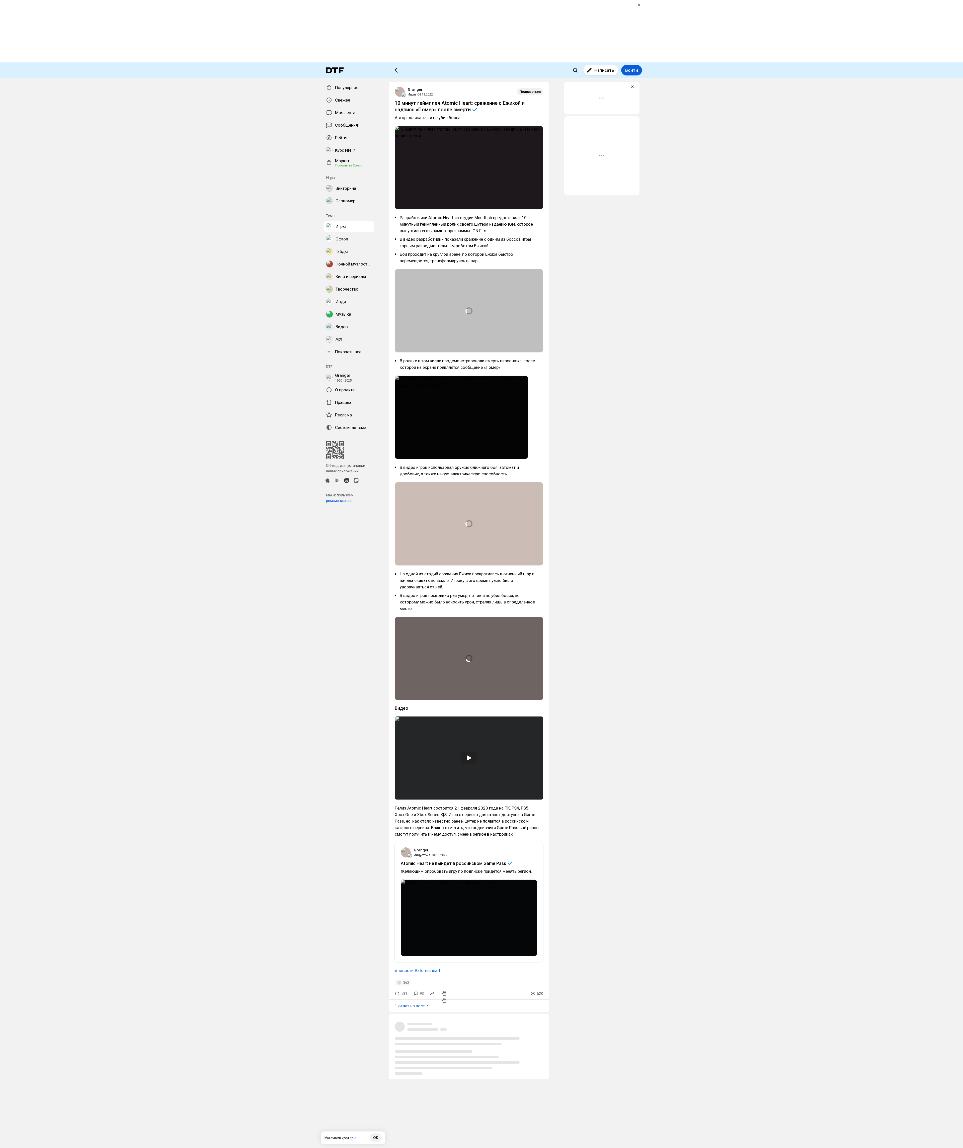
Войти (631, 70)
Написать (604, 70)
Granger (415, 89)
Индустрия (422, 855)
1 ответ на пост (410, 1005)
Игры (412, 94)
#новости (404, 970)
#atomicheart (427, 970)
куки (353, 1137)
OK (375, 1137)
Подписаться (530, 92)
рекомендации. (339, 500)
